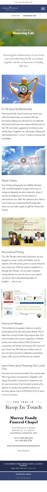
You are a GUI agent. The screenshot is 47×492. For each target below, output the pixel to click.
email (9, 394)
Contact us (22, 135)
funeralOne (31, 468)
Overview (15, 16)
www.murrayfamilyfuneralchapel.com (23, 445)
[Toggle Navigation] (40, 15)
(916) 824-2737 (26, 2)
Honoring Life (29, 16)
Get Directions (23, 450)
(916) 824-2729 (25, 440)
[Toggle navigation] (43, 9)
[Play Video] (23, 89)
